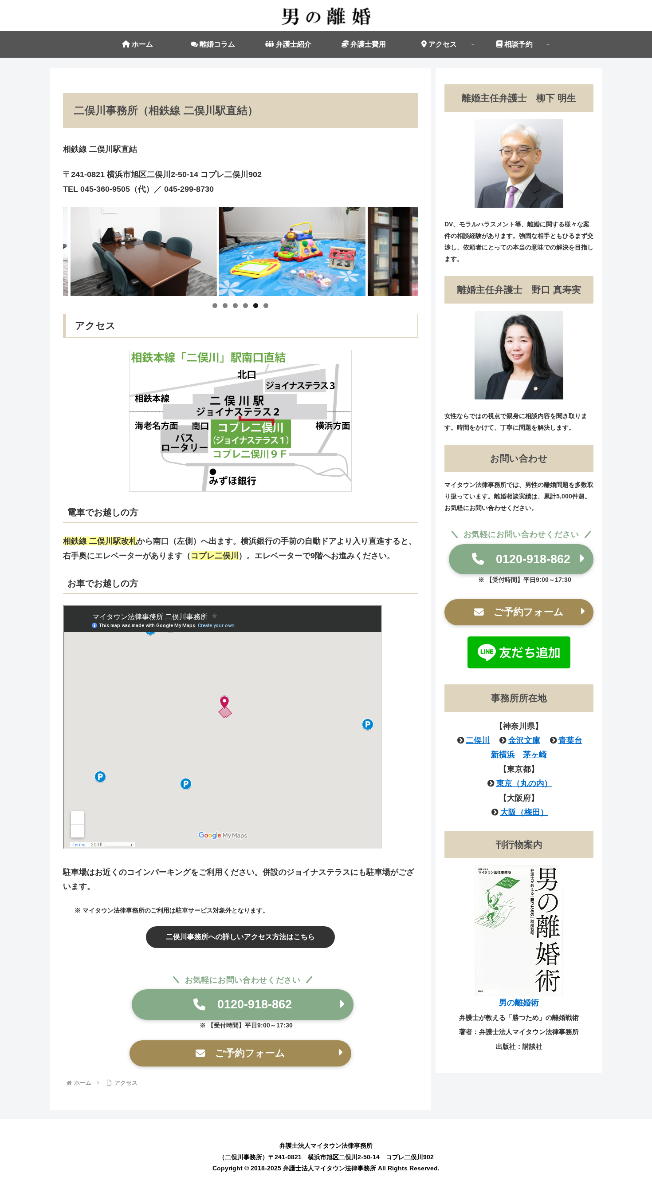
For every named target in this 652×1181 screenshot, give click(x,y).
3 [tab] (235, 305)
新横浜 (503, 754)
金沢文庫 (524, 740)
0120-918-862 (248, 1004)
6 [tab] (265, 305)
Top (631, 1160)
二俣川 (478, 740)
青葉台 (570, 740)
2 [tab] (225, 305)
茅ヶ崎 (535, 754)
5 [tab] (255, 305)
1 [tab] (214, 305)
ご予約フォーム (245, 1053)
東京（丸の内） (524, 783)
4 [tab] (245, 305)
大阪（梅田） (524, 812)
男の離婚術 (519, 1002)
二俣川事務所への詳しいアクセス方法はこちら (240, 936)
